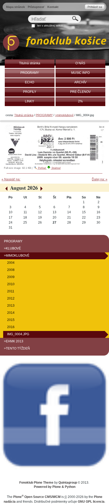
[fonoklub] (54, 43)
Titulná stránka (23, 115)
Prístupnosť (36, 6)
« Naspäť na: (11, 179)
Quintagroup (67, 482)
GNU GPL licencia (91, 501)
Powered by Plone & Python (54, 487)
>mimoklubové (64, 115)
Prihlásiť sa (95, 6)
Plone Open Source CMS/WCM (37, 497)
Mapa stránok (15, 6)
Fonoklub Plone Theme (36, 482)
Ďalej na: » (99, 179)
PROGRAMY (44, 115)
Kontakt (52, 6)
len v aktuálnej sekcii (49, 25)
